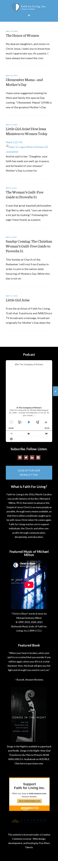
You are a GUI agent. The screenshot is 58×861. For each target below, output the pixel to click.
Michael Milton (29, 7)
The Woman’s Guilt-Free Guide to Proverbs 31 (24, 194)
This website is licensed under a (24, 834)
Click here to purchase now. (29, 763)
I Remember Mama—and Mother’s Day (24, 82)
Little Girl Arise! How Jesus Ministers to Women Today (26, 131)
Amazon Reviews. (34, 679)
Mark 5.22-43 (14, 142)
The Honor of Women (22, 35)
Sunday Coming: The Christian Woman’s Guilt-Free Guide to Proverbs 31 (29, 245)
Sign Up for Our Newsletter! (29, 472)
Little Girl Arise (18, 299)
